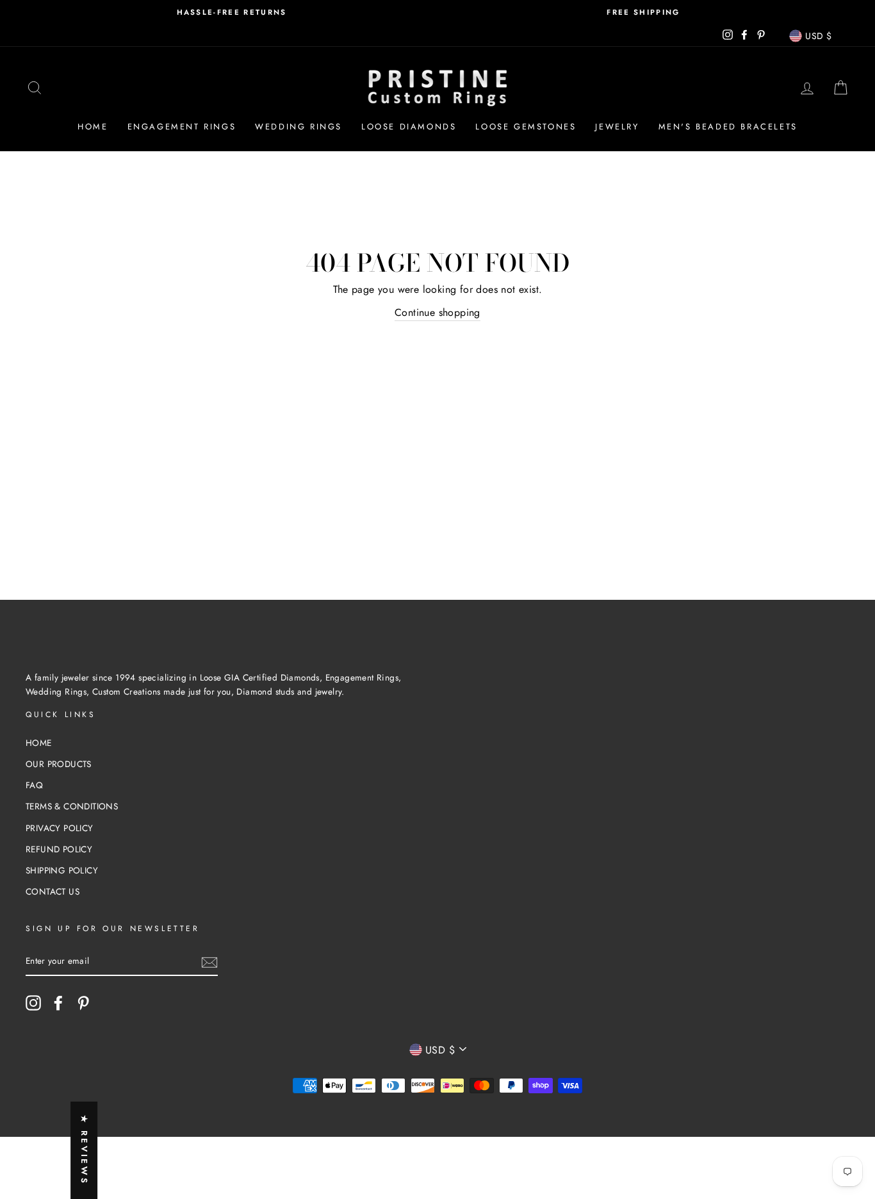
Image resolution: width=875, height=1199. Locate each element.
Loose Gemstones (525, 126)
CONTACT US (52, 891)
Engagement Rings (181, 126)
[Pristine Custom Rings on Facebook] (58, 1003)
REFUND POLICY (59, 849)
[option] (232, 12)
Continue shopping (437, 312)
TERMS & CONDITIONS (72, 806)
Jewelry (617, 126)
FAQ (34, 785)
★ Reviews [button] (84, 1150)
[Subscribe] (209, 962)
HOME (39, 742)
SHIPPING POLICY (62, 870)
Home (93, 126)
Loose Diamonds (408, 126)
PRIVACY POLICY (60, 828)
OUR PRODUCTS (59, 763)
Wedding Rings (298, 126)
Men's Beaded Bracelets (727, 126)
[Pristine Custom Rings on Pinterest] (83, 1003)
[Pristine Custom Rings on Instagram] (33, 1003)
